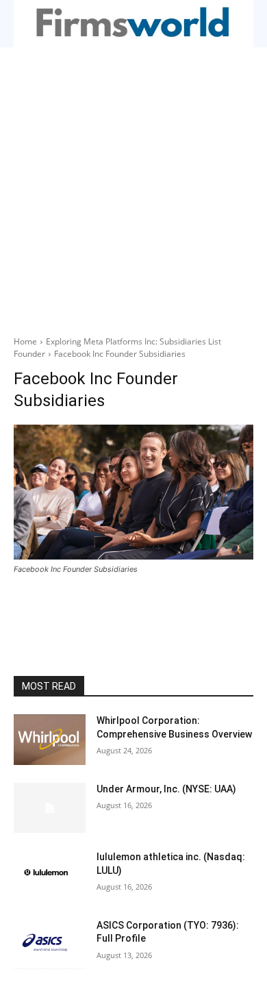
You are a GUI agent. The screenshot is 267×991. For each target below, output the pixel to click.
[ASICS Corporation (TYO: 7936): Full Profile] (50, 944)
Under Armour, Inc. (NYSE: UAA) (166, 788)
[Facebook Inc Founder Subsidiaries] (133, 492)
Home (25, 341)
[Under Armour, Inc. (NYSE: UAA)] (50, 808)
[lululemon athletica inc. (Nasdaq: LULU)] (50, 876)
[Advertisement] (133, 187)
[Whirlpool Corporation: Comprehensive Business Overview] (50, 739)
